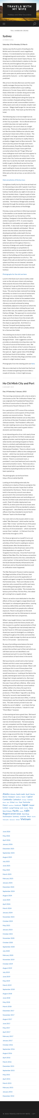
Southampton (7, 816)
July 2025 (6, 861)
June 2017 (6, 1023)
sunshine (23, 816)
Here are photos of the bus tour (14, 180)
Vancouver (12, 819)
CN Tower (24, 799)
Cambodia (7, 799)
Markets (26, 808)
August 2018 (7, 994)
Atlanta (12, 794)
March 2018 (7, 1006)
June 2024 (6, 900)
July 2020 (6, 951)
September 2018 (9, 989)
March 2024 (7, 908)
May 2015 (6, 1075)
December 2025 (8, 848)
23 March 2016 (8, 40)
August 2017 (7, 1019)
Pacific (15, 811)
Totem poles (6, 819)
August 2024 (7, 895)
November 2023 (8, 917)
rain (26, 810)
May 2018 (6, 1002)
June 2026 (6, 831)
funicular (26, 802)
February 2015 (8, 1087)
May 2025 (6, 870)
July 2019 (6, 972)
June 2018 (6, 998)
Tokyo (29, 816)
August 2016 (7, 1053)
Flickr (16, 802)
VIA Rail (18, 819)
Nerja (31, 808)
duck (8, 802)
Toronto (34, 816)
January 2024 (7, 912)
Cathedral (17, 799)
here (33, 364)
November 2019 (8, 959)
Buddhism (18, 797)
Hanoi (5, 805)
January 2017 (7, 1040)
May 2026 (6, 836)
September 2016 (9, 1049)
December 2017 (8, 1011)
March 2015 (7, 1083)
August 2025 (7, 857)
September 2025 (9, 853)
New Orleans (7, 811)
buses (24, 797)
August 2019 (7, 968)
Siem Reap (25, 814)
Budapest (11, 797)
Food (20, 802)
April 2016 (6, 1058)
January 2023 (7, 930)
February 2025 (8, 878)
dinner (4, 802)
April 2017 (6, 1032)
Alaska (6, 794)
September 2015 (9, 1070)
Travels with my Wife (19, 8)
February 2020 (8, 955)
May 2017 (6, 1028)
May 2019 (6, 981)
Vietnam (25, 819)
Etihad (12, 802)
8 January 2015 (8, 387)
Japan (25, 805)
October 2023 (8, 921)
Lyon (21, 808)
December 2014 (8, 1096)
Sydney (7, 36)
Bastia (32, 794)
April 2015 (6, 1079)
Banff (28, 794)
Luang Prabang (14, 808)
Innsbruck (17, 805)
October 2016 (8, 1045)
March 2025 (7, 874)
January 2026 (7, 844)
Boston (5, 797)
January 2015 (7, 1092)
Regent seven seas (12, 813)
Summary (16, 816)
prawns (21, 811)
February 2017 (8, 1036)
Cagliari (29, 797)
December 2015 (8, 1066)
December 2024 (8, 887)
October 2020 (8, 942)
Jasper (31, 805)
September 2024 (9, 891)
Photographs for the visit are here (15, 274)
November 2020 (8, 938)
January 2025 (7, 883)
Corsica (30, 800)
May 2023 (6, 925)
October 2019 (8, 964)
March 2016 (7, 1062)
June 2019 (6, 976)
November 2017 (8, 1015)
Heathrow (11, 805)
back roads (20, 794)
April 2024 (6, 904)
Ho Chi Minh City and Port (18, 383)
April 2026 (6, 840)
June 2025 (6, 866)
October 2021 (8, 934)
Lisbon (5, 808)
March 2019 (7, 985)
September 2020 (9, 947)
